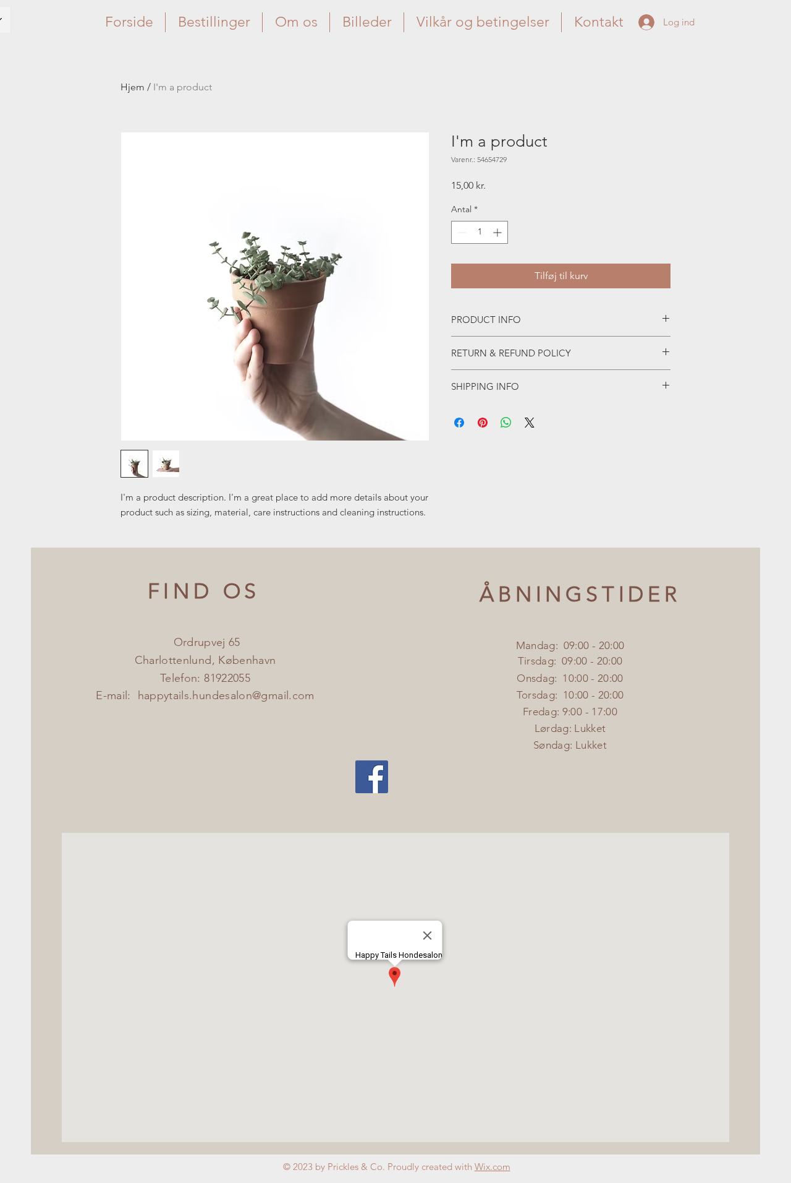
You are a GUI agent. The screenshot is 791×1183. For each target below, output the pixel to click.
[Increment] (498, 232)
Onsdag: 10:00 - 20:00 (570, 678)
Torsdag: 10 (546, 695)
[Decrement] (460, 232)
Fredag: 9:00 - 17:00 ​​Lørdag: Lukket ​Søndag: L (570, 728)
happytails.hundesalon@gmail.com (226, 695)
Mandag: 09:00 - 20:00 (570, 645)
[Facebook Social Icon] (371, 776)
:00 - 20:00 (598, 661)
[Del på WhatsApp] (506, 422)
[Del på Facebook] (459, 422)
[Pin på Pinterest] (482, 422)
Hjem (133, 87)
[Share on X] (529, 422)
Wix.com (492, 1166)
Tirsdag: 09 (545, 661)
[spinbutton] (479, 232)
